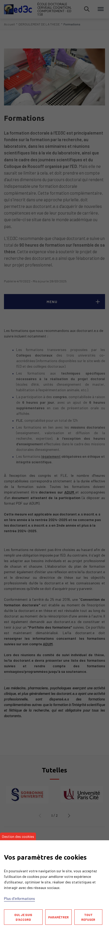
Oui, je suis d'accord (23, 917)
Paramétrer (58, 917)
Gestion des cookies (18, 836)
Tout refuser (88, 917)
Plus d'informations (19, 898)
